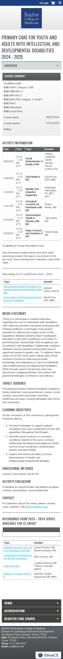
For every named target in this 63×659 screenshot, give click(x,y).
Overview (10, 65)
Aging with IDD (12, 566)
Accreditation (14, 610)
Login (45, 3)
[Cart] (53, 4)
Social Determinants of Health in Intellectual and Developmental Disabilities (23, 289)
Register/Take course (19, 618)
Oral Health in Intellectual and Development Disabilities (23, 299)
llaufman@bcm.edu (37, 506)
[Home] (31, 17)
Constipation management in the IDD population (18, 557)
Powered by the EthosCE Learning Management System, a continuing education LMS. (48, 655)
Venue (8, 603)
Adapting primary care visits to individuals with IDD (18, 549)
